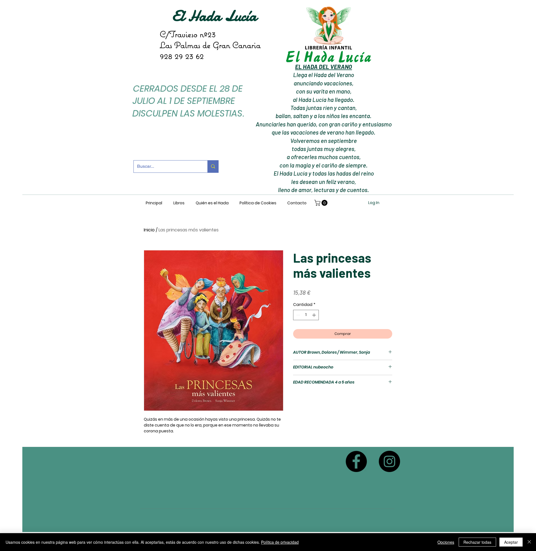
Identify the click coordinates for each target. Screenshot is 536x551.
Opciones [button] (445, 542)
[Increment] (314, 315)
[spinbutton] (306, 315)
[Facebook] (356, 461)
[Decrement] (297, 315)
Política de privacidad (280, 542)
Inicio (149, 230)
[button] (321, 203)
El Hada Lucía (214, 15)
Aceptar (511, 542)
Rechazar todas (477, 542)
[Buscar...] (212, 166)
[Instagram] (389, 461)
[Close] (529, 542)
